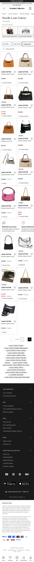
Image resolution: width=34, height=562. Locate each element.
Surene (7, 362)
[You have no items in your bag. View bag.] (30, 8)
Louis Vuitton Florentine (16, 370)
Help (5, 437)
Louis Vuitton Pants (16, 345)
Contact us (7, 444)
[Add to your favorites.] (15, 72)
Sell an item (7, 428)
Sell (5, 418)
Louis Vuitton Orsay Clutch (16, 350)
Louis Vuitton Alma (16, 367)
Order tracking (8, 406)
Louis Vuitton (12, 14)
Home (4, 14)
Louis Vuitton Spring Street (16, 360)
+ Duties (8, 179)
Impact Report (8, 460)
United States (20, 550)
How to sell (7, 422)
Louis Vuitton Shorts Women (16, 372)
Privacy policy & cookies (16, 497)
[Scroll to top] (29, 339)
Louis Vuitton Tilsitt (20, 362)
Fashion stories (8, 466)
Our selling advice (9, 425)
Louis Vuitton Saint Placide (16, 358)
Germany (27, 550)
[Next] (22, 339)
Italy (19, 551)
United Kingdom (12, 550)
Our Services (8, 389)
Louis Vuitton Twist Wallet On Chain (16, 365)
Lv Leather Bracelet (16, 374)
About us (6, 454)
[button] (30, 8)
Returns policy (8, 412)
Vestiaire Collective (11, 450)
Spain (15, 551)
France (5, 550)
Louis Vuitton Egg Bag (16, 353)
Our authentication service (12, 409)
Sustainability (8, 457)
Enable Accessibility (17, 1)
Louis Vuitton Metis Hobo (16, 355)
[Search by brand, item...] (4, 8)
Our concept (7, 393)
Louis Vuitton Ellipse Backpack (16, 348)
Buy (4, 402)
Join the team (8, 463)
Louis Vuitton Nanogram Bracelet (17, 377)
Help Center (7, 441)
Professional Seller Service (12, 431)
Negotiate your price (9, 226)
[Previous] (12, 339)
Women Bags (24, 14)
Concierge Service (9, 396)
